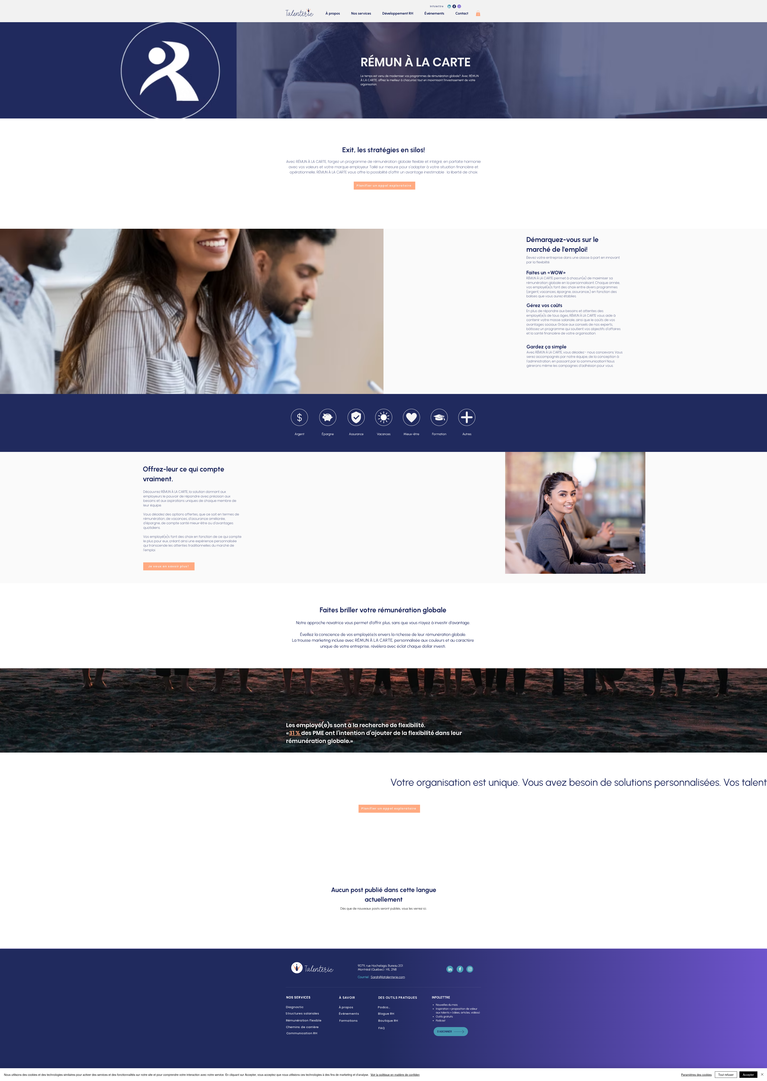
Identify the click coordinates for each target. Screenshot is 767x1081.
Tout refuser (726, 1075)
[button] (478, 13)
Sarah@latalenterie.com (388, 977)
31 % (295, 733)
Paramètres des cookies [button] (696, 1075)
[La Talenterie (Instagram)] (459, 6)
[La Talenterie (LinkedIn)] (449, 6)
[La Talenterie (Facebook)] (454, 6)
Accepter (748, 1075)
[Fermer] (762, 1074)
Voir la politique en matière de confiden (395, 1075)
